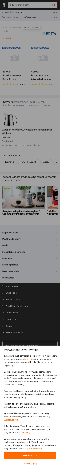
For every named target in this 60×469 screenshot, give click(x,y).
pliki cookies (28, 359)
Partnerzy (25, 433)
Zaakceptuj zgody (30, 455)
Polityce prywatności (32, 449)
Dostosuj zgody (12, 420)
